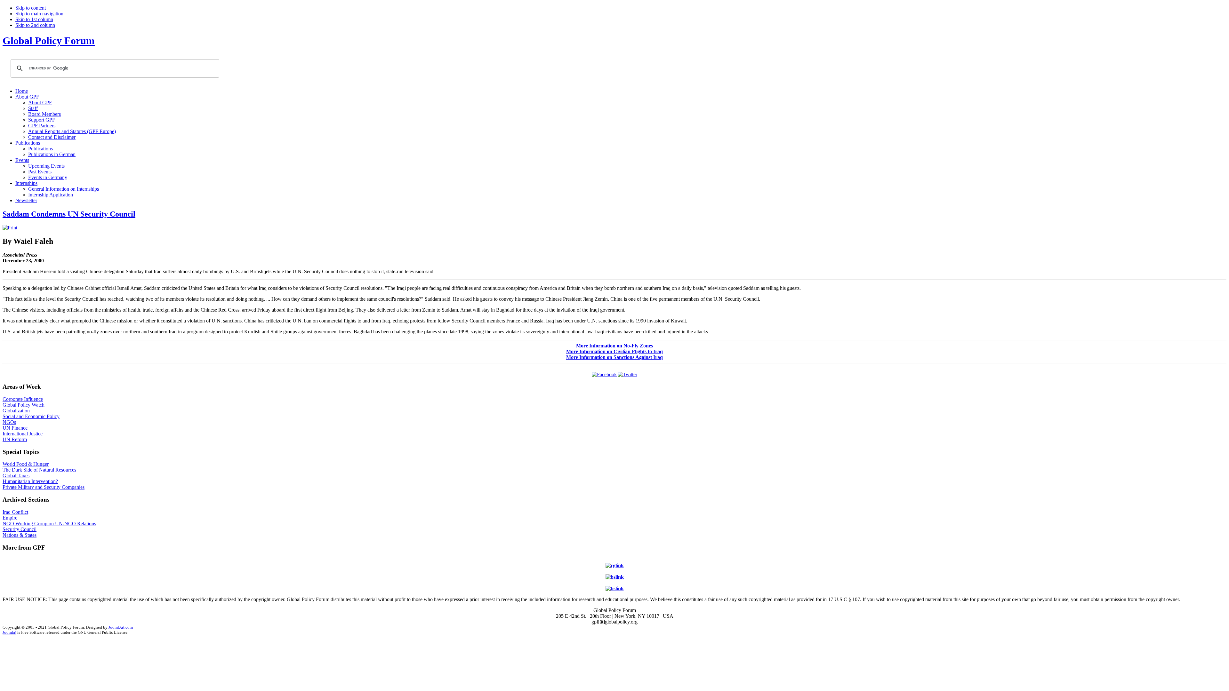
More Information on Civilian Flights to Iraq (614, 351)
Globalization (16, 410)
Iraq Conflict (15, 512)
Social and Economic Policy (31, 416)
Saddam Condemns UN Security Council (69, 214)
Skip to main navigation (39, 13)
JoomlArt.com (120, 627)
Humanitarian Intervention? (30, 481)
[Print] (10, 227)
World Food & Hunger (26, 464)
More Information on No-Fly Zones (614, 345)
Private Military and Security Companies (43, 487)
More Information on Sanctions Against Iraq (614, 357)
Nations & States (19, 535)
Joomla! (9, 632)
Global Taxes (16, 475)
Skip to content (30, 8)
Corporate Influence (23, 399)
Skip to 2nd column (35, 25)
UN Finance (15, 428)
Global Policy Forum (49, 40)
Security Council (19, 529)
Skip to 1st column (34, 19)
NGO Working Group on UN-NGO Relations (49, 523)
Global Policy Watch (23, 405)
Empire (10, 517)
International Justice (23, 433)
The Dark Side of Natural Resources (39, 470)
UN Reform (15, 439)
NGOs (9, 422)
